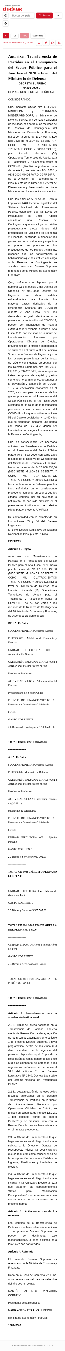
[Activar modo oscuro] (6, 23)
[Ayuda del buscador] (6, 15)
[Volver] (6, 35)
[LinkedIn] (59, 43)
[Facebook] (46, 43)
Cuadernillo (37, 36)
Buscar (46, 15)
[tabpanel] (32, 692)
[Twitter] (39, 43)
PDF (14, 36)
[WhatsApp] (53, 43)
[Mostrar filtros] (58, 15)
